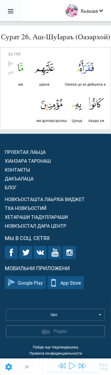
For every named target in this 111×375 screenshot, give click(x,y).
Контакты (17, 170)
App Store (70, 283)
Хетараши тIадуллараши (36, 217)
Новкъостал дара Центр (35, 226)
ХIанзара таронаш (28, 161)
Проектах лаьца (25, 152)
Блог (11, 187)
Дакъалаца (19, 178)
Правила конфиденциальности (55, 353)
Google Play (30, 283)
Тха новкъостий (25, 208)
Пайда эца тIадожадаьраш (55, 347)
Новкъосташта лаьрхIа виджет (45, 199)
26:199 (14, 54)
